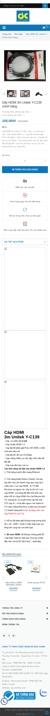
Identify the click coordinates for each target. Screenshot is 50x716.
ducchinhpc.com (18, 688)
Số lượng (5, 155)
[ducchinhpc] (25, 16)
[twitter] (4, 636)
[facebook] (9, 636)
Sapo (31, 714)
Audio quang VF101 (36, 582)
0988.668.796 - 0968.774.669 (26, 663)
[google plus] (14, 636)
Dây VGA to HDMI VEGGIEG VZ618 (14, 583)
